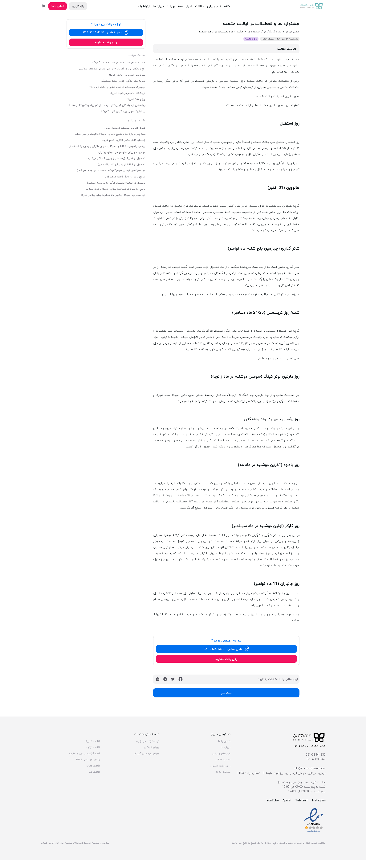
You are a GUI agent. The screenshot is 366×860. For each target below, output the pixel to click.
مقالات (199, 6)
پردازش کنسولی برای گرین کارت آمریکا (123, 111)
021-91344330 (316, 754)
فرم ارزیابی (214, 6)
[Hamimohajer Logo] (311, 6)
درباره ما (158, 6)
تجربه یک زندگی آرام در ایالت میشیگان (122, 81)
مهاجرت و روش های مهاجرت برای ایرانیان (121, 152)
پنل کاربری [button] (78, 6)
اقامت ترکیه (93, 747)
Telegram (301, 800)
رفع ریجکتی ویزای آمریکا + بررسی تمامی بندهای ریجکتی (112, 69)
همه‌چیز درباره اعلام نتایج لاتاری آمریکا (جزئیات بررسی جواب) (109, 134)
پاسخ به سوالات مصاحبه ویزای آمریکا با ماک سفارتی (115, 189)
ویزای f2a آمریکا (136, 99)
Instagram (319, 800)
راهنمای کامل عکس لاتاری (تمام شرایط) (123, 140)
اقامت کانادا (93, 766)
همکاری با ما (175, 6)
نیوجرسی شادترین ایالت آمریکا (127, 75)
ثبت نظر (226, 693)
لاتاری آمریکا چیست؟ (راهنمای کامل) (124, 128)
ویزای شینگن (151, 747)
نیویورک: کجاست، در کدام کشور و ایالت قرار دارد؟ (117, 87)
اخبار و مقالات (222, 760)
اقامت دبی (94, 772)
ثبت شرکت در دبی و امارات (84, 753)
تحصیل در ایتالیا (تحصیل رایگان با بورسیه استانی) (116, 183)
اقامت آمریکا (92, 741)
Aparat (287, 800)
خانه (227, 6)
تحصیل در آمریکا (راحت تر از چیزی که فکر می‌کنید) (116, 158)
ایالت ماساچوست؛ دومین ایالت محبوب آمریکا (118, 62)
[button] (226, 649)
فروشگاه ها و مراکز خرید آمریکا (127, 93)
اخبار (189, 6)
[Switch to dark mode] (43, 5)
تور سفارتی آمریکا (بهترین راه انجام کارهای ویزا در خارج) (113, 195)
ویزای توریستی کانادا (88, 760)
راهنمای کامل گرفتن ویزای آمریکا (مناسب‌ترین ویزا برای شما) (111, 170)
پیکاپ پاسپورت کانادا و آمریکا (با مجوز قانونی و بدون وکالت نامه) (107, 146)
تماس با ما (224, 741)
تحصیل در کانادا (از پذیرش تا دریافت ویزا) (121, 164)
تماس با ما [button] (57, 6)
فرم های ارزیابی (221, 753)
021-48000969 (316, 759)
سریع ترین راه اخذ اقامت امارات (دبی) (124, 177)
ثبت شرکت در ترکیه (147, 741)
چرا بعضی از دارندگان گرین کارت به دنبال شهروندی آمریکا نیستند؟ (107, 105)
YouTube (273, 800)
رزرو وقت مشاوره (220, 766)
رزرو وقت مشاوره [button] (226, 659)
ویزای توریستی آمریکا (146, 753)
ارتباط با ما (143, 6)
